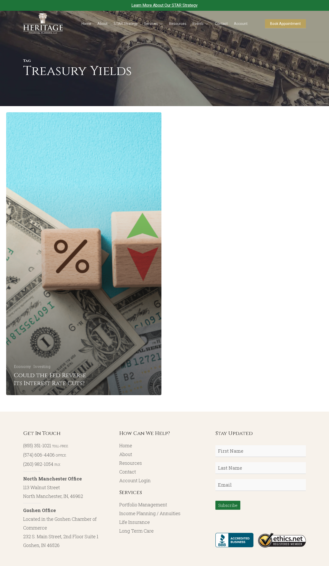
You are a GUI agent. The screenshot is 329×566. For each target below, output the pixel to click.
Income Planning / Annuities (149, 513)
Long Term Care (136, 531)
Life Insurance (134, 522)
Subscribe (227, 505)
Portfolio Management (143, 505)
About (125, 454)
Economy (22, 366)
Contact (127, 472)
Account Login (135, 480)
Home (125, 445)
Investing (41, 366)
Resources (130, 463)
